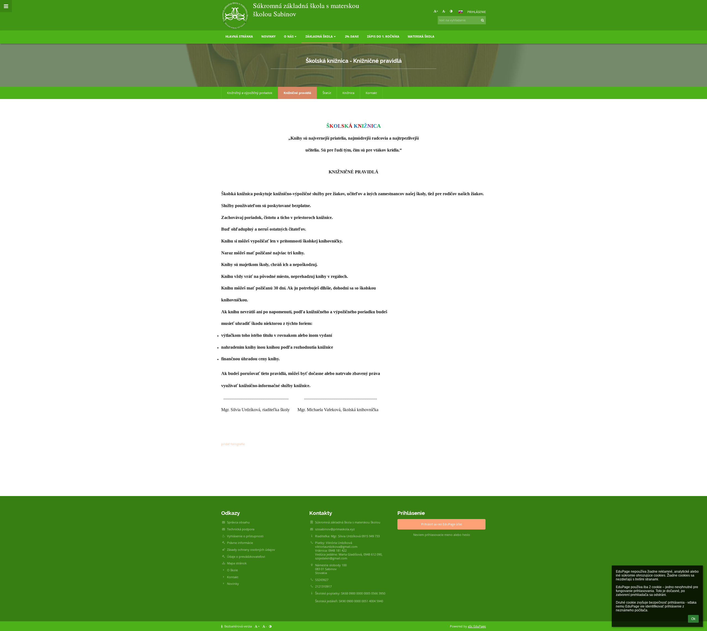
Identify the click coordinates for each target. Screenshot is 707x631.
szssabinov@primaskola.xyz (335, 529)
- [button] (445, 11)
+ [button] (437, 11)
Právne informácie (240, 543)
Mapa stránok (237, 563)
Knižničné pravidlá (297, 93)
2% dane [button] (352, 36)
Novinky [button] (268, 36)
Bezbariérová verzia (238, 626)
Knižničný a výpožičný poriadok (249, 93)
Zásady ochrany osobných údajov (251, 550)
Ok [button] (693, 619)
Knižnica (348, 93)
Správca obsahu (238, 522)
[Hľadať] (483, 20)
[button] (451, 11)
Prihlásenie (476, 12)
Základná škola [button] (319, 36)
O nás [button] (289, 36)
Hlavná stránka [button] (239, 36)
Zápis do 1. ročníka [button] (383, 36)
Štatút (327, 93)
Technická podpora (240, 529)
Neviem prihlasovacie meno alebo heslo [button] (441, 535)
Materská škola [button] (421, 36)
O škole (232, 570)
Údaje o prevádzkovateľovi (246, 557)
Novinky (233, 584)
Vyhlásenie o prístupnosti (245, 536)
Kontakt (371, 93)
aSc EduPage (477, 626)
